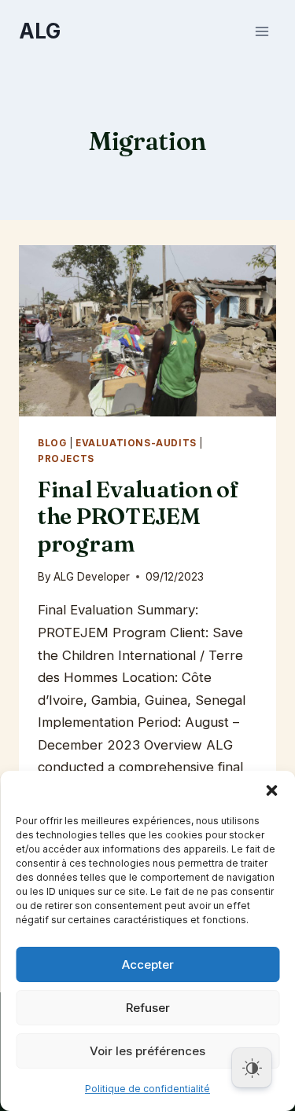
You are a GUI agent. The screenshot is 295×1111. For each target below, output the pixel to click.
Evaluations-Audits (136, 443)
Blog (52, 443)
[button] (271, 790)
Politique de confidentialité (147, 1088)
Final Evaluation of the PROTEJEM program (138, 516)
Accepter (148, 964)
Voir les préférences (147, 1050)
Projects (66, 458)
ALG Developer (91, 576)
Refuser (148, 1007)
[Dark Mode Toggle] (251, 1067)
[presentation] (147, 330)
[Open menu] (261, 31)
